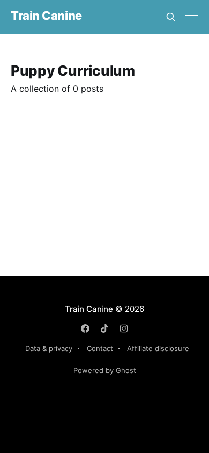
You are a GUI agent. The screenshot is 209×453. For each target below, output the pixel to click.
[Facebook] (85, 328)
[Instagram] (124, 328)
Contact (100, 348)
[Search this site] (171, 17)
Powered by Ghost (104, 370)
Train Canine (46, 15)
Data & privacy (48, 348)
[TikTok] (104, 328)
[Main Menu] (192, 17)
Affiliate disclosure (158, 348)
